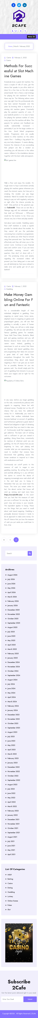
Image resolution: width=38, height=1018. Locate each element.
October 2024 (13, 671)
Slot (9, 909)
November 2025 (14, 614)
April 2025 (12, 645)
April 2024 (12, 697)
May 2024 (11, 693)
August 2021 (12, 837)
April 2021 (11, 854)
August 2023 (12, 732)
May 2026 (11, 588)
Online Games (13, 901)
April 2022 (12, 802)
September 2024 (14, 675)
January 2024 (13, 710)
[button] (31, 36)
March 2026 (12, 597)
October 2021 (13, 828)
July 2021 (11, 841)
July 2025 (11, 632)
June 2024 (11, 688)
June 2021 (11, 846)
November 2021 (14, 824)
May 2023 (11, 745)
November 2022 (14, 771)
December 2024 (14, 662)
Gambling (9, 289)
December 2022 (14, 767)
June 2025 (11, 636)
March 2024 (12, 701)
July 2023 (11, 736)
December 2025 (13, 610)
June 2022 (11, 793)
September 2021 (14, 832)
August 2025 (12, 627)
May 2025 (11, 640)
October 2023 (13, 723)
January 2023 (13, 763)
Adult (10, 874)
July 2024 (11, 684)
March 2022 (12, 806)
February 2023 (13, 758)
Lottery (10, 896)
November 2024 (14, 666)
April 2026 (12, 592)
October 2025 (13, 618)
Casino (8, 60)
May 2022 (11, 798)
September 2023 (14, 728)
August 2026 (12, 575)
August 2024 (12, 680)
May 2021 (11, 850)
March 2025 (12, 649)
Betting (10, 879)
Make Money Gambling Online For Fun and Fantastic (18, 299)
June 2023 (11, 741)
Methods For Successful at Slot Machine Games (18, 71)
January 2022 (13, 815)
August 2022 (12, 784)
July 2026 (11, 579)
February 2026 (13, 601)
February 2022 (13, 811)
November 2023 (14, 719)
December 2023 (13, 715)
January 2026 (13, 605)
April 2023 (12, 749)
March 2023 (12, 754)
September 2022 (14, 780)
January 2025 (13, 658)
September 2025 (14, 623)
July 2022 (11, 789)
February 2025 (13, 653)
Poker (10, 905)
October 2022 (13, 776)
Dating (10, 888)
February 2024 (13, 706)
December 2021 (13, 819)
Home (10, 46)
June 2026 (11, 584)
